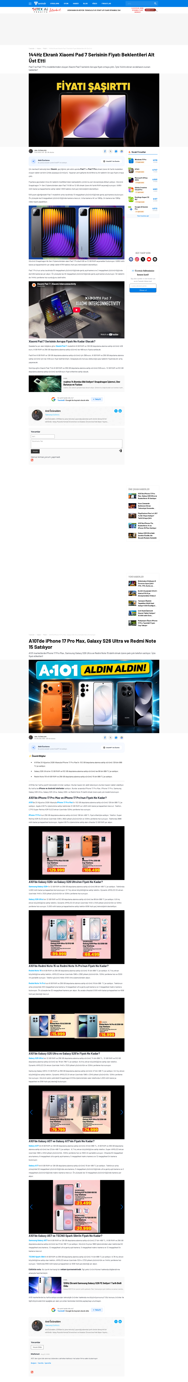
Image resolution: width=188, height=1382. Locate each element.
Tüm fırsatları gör (143, 216)
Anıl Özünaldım (40, 150)
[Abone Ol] (121, 151)
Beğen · (34, 1363)
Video (94, 3)
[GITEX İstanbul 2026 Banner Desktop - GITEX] (94, 8)
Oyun (66, 3)
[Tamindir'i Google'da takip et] (77, 399)
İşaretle (48, 1363)
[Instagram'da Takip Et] (137, 259)
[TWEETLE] (110, 153)
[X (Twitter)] (116, 411)
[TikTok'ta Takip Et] (155, 259)
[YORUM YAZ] (116, 153)
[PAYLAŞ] (105, 153)
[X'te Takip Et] (143, 259)
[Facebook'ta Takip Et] (131, 259)
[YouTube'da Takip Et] (149, 259)
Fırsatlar (106, 3)
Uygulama (54, 3)
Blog (85, 3)
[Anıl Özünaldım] (37, 411)
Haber (76, 3)
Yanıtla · (41, 1363)
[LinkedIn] (120, 411)
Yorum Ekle (37, 1347)
